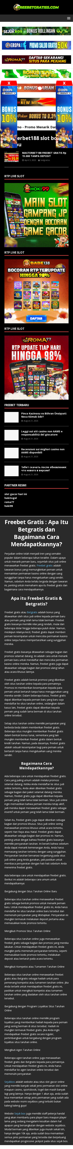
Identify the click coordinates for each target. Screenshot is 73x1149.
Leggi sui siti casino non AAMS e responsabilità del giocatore (42, 433)
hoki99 (8, 506)
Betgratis (32, 612)
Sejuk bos (20, 1113)
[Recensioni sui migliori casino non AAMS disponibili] (11, 456)
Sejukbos (9, 1081)
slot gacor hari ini (15, 494)
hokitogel (10, 498)
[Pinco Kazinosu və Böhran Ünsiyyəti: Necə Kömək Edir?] (11, 420)
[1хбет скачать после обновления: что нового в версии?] (11, 474)
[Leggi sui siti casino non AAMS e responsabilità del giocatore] (11, 438)
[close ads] (64, 83)
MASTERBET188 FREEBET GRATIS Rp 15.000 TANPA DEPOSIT (44, 154)
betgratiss (45, 160)
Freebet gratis (45, 565)
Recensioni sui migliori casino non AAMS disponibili (42, 451)
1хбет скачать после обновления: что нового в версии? (44, 468)
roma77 (9, 502)
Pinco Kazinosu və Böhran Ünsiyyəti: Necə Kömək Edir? (44, 415)
